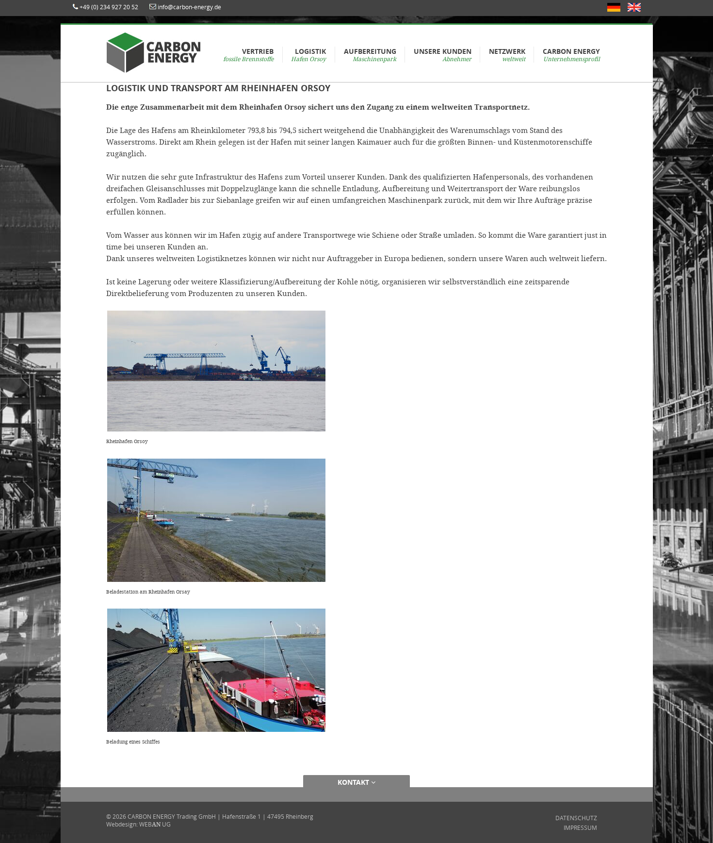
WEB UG (155, 824)
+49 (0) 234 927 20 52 (109, 7)
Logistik (308, 55)
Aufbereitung (370, 55)
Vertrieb (248, 55)
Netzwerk (507, 55)
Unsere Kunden (442, 55)
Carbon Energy (571, 55)
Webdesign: (122, 824)
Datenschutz (576, 818)
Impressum (580, 827)
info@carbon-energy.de (189, 7)
